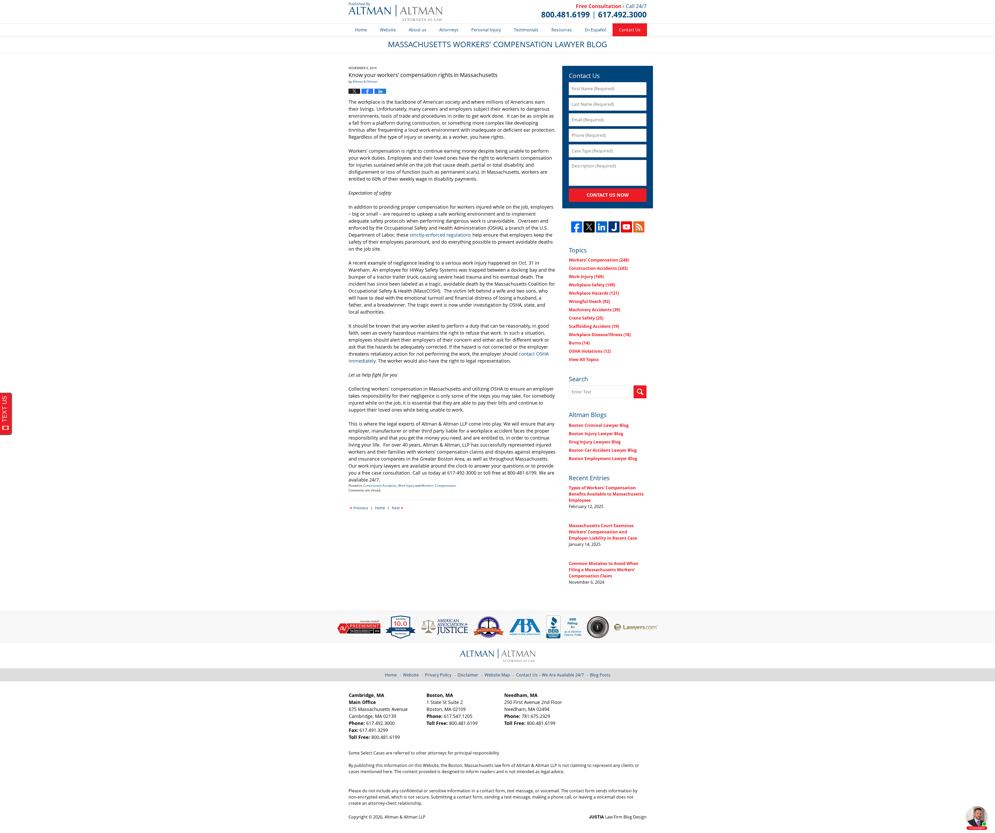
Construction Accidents (379, 485)
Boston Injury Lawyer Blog (596, 433)
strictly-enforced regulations (440, 235)
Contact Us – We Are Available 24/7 (550, 675)
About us (417, 30)
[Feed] (638, 226)
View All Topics (584, 359)
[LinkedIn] (601, 226)
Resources (561, 30)
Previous (359, 507)
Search (640, 391)
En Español (595, 30)
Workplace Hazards (594, 293)
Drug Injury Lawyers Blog (595, 442)
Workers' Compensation (438, 485)
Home (361, 30)
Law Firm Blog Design (617, 817)
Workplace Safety (592, 285)
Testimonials (526, 30)
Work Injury (406, 485)
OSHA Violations (590, 351)
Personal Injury (486, 30)
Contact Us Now (608, 195)
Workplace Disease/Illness (600, 334)
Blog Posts (600, 675)
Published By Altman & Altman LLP (593, 11)
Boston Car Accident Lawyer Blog (603, 450)
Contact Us (630, 30)
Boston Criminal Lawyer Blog (599, 425)
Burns (579, 343)
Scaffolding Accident (594, 326)
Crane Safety (586, 318)
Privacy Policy (438, 675)
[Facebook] (576, 226)
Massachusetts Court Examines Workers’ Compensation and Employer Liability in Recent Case (603, 532)
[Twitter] (589, 226)
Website (388, 30)
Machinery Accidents (594, 310)
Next (397, 507)
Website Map (497, 675)
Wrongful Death (589, 301)
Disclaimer (468, 675)
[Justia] (614, 226)
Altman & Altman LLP (405, 817)
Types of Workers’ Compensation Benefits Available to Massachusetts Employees (606, 494)
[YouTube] (626, 226)
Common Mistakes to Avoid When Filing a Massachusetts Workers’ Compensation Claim (603, 570)
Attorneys (448, 30)
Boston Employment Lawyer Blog (603, 458)
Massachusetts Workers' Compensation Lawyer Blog (395, 11)
